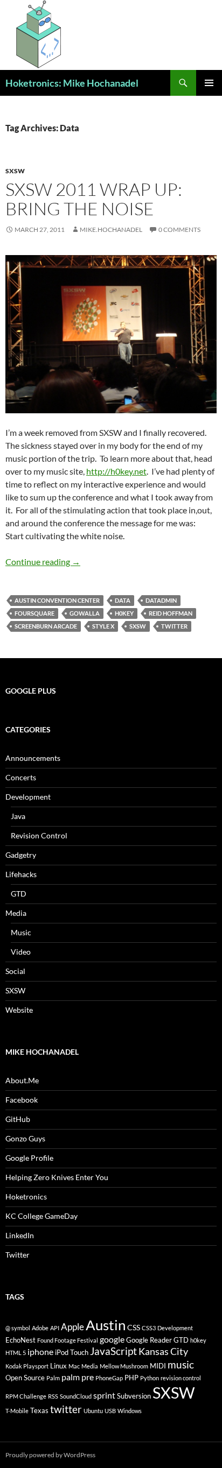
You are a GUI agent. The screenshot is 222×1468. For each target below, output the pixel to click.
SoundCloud (76, 1396)
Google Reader (149, 1340)
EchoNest (20, 1340)
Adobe (40, 1327)
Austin (106, 1325)
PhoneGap (109, 1377)
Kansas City (163, 1351)
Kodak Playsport (26, 1366)
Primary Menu (209, 83)
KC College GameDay (41, 1215)
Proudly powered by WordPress (50, 1455)
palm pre (77, 1377)
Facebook (21, 1099)
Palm (53, 1377)
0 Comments (179, 229)
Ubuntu (93, 1410)
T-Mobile (17, 1410)
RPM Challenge (25, 1396)
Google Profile (29, 1157)
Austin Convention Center (57, 600)
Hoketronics (26, 1196)
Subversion (134, 1396)
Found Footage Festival (67, 1340)
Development (28, 796)
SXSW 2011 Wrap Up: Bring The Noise (93, 199)
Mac (74, 1366)
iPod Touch (71, 1352)
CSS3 (149, 1327)
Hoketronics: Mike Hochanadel (71, 83)
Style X (103, 626)
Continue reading (42, 561)
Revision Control (39, 835)
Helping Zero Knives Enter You (56, 1177)
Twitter (17, 1254)
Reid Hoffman (170, 613)
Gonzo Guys (25, 1138)
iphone (40, 1351)
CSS (133, 1327)
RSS (53, 1396)
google (112, 1339)
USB (110, 1410)
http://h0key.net (116, 471)
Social (15, 971)
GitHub (17, 1119)
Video (21, 951)
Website (19, 1009)
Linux (58, 1365)
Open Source (25, 1377)
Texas (39, 1410)
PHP (131, 1377)
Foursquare (34, 613)
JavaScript (113, 1351)
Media (15, 912)
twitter (174, 626)
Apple (72, 1326)
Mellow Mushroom (124, 1366)
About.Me (22, 1080)
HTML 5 (15, 1352)
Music (21, 932)
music (181, 1364)
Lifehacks (21, 874)
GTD (18, 893)
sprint (104, 1395)
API (54, 1327)
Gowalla (85, 613)
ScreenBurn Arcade (46, 626)
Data (122, 600)
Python (149, 1377)
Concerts (20, 777)
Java (18, 816)
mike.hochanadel (111, 229)
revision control (181, 1377)
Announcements (32, 758)
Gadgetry (20, 854)
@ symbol (17, 1327)
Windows (129, 1410)
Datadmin (161, 600)
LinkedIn (19, 1235)
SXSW (15, 171)
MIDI (158, 1365)
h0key (124, 613)
